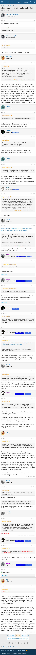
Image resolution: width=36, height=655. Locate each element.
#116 (34, 486)
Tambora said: (5, 28)
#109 (34, 261)
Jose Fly (8, 219)
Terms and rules (5, 650)
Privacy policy (13, 650)
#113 (34, 371)
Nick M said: (5, 45)
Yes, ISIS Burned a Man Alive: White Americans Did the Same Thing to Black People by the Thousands (16, 229)
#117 (34, 518)
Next (23, 635)
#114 (34, 398)
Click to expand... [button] (18, 80)
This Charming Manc (12, 14)
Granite (8, 130)
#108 (34, 225)
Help (19, 650)
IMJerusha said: (6, 197)
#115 (34, 438)
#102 (34, 42)
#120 (34, 586)
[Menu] (2, 2)
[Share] (31, 21)
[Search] (34, 2)
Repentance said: (6, 115)
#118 (34, 545)
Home (23, 650)
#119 (34, 569)
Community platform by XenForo (14, 653)
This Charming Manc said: (8, 264)
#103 (34, 63)
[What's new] (30, 2)
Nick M (3, 10)
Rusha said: (5, 374)
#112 (34, 337)
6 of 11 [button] (18, 635)
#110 (34, 285)
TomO (7, 187)
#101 (34, 20)
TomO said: (4, 66)
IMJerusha (9, 56)
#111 (34, 313)
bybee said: (5, 140)
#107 (34, 193)
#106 (34, 164)
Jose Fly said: (5, 340)
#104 (34, 112)
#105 (34, 137)
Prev (12, 635)
